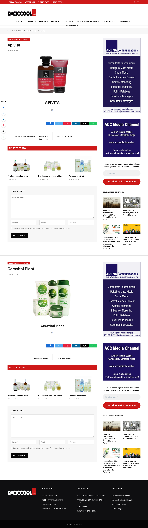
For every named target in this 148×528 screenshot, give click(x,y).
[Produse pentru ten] (83, 164)
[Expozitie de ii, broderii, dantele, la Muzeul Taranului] (131, 202)
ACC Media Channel (119, 504)
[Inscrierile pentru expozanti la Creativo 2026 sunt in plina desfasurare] (131, 229)
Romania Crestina (41, 359)
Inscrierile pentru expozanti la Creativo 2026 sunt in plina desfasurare (131, 240)
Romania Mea (72, 26)
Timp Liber (123, 21)
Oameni (31, 21)
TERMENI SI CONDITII (49, 504)
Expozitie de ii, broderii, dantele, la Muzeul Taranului (130, 213)
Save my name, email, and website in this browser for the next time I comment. (42, 228)
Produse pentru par (65, 136)
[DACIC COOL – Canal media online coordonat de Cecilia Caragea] (22, 12)
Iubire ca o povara (64, 359)
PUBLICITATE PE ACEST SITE (52, 500)
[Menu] (138, 2)
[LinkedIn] (3, 119)
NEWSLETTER (58, 2)
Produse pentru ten (77, 176)
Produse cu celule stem (18, 176)
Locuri (19, 21)
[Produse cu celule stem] (22, 164)
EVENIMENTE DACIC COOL (86, 511)
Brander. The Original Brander (122, 500)
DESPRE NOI (30, 2)
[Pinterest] (3, 125)
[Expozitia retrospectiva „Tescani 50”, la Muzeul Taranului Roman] (111, 202)
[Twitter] (3, 113)
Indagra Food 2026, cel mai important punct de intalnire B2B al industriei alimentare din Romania (111, 242)
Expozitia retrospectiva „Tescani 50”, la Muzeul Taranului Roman (109, 215)
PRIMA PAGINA (15, 2)
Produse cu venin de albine (50, 176)
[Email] (3, 131)
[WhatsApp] (3, 137)
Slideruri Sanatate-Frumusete (18, 39)
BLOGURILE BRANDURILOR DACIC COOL (91, 496)
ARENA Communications (121, 496)
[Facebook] (3, 107)
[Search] (134, 2)
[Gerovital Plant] (52, 298)
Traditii (42, 21)
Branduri (55, 21)
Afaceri (68, 21)
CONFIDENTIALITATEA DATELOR (54, 509)
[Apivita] (52, 74)
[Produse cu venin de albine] (52, 164)
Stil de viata (108, 21)
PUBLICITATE (43, 2)
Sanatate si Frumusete (86, 21)
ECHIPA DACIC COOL (49, 496)
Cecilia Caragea (117, 509)
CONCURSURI (82, 507)
